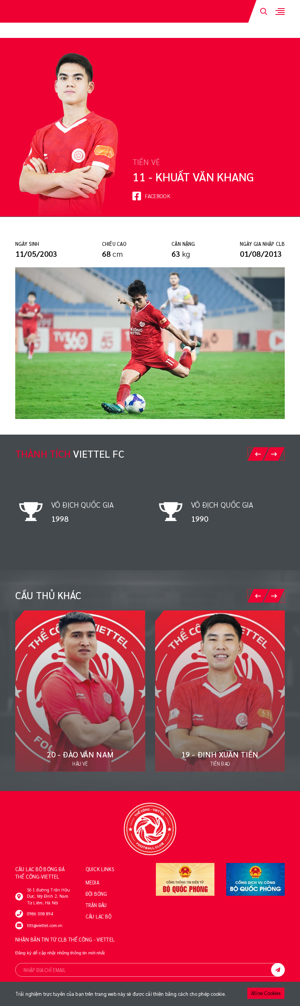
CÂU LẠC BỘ (98, 916)
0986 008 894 (40, 913)
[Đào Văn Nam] (80, 691)
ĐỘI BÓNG (96, 894)
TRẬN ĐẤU (96, 905)
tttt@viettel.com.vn (44, 925)
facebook (157, 195)
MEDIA (92, 882)
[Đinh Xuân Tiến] (220, 691)
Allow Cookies (265, 993)
